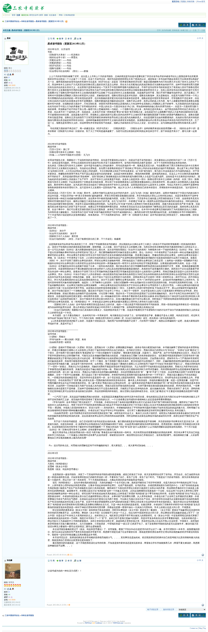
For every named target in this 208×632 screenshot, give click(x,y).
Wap (200, 628)
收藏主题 (184, 30)
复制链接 (175, 30)
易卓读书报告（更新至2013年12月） (50, 21)
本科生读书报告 (27, 21)
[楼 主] (69, 555)
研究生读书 (34, 15)
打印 (159, 30)
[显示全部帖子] (77, 38)
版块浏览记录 (168, 609)
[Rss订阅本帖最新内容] (66, 21)
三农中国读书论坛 (12, 21)
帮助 (61, 15)
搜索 (46, 15)
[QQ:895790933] (13, 589)
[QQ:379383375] (13, 75)
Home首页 (201, 1)
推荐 (41, 15)
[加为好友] (10, 74)
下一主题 (201, 30)
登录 (14, 15)
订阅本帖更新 (69, 15)
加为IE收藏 (166, 30)
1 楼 (68, 605)
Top (204, 628)
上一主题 (192, 30)
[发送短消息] (8, 74)
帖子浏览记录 (152, 609)
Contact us (193, 628)
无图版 (183, 1)
